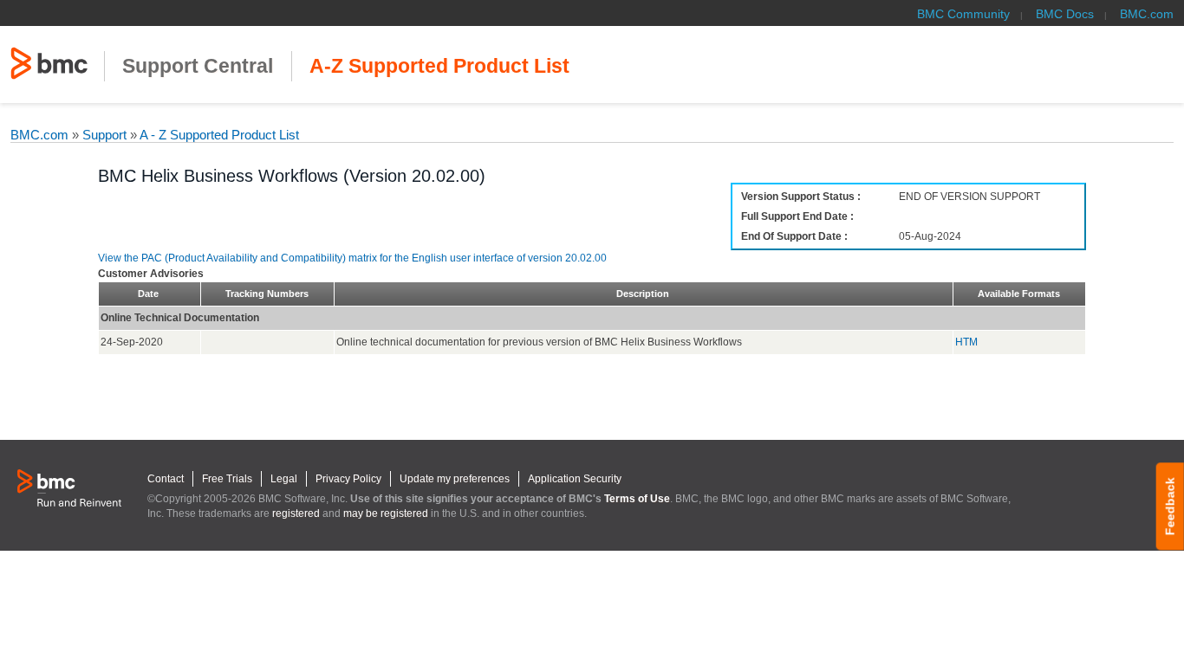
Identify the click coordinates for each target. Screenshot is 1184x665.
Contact (165, 479)
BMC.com (1147, 14)
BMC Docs (1065, 14)
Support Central (197, 66)
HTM (966, 342)
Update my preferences (455, 479)
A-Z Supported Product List (439, 66)
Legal (283, 479)
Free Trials (227, 479)
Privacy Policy (348, 479)
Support (104, 134)
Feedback (1170, 506)
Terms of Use (637, 499)
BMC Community (963, 14)
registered (296, 513)
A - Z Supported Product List (218, 134)
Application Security (574, 479)
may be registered (385, 513)
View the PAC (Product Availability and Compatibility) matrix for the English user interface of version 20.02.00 (352, 258)
